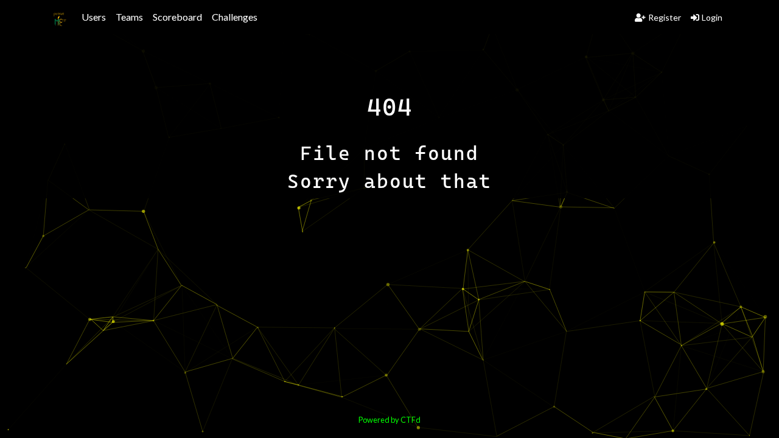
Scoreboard (177, 17)
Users (94, 17)
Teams (129, 17)
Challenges (234, 17)
